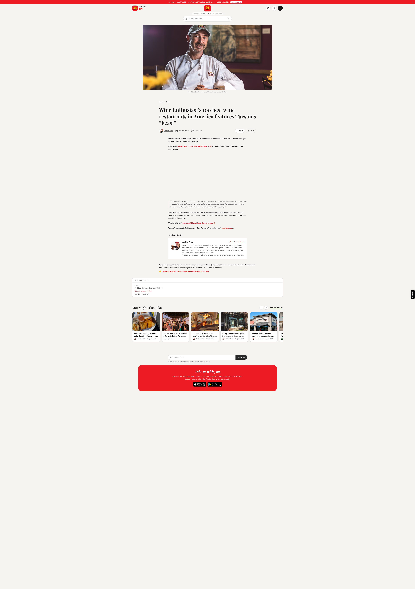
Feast (137, 285)
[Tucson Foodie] (207, 8)
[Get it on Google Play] (214, 384)
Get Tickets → (236, 2)
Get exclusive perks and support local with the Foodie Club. (185, 271)
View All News (275, 307)
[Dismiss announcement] (412, 2)
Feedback (413, 294)
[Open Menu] (280, 8)
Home (161, 102)
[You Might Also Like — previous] (261, 308)
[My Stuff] (268, 8)
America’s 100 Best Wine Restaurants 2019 (194, 146)
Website (137, 294)
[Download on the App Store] (199, 384)
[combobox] (206, 19)
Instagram (145, 294)
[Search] (228, 18)
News (168, 102)
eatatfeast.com (227, 228)
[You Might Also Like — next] (266, 308)
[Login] (274, 8)
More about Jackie (236, 242)
